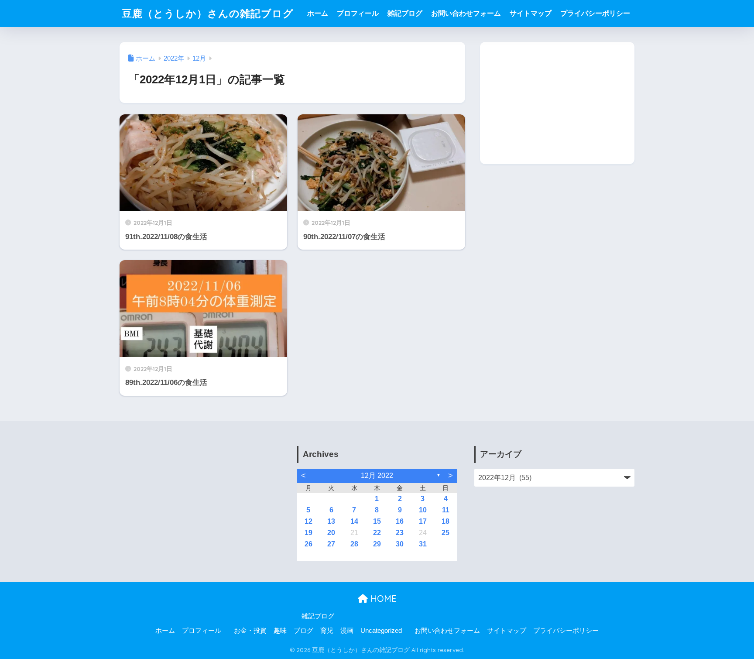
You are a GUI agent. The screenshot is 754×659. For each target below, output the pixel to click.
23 (400, 532)
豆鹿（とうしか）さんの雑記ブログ (208, 13)
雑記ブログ (404, 13)
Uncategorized (381, 630)
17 (423, 521)
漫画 (346, 630)
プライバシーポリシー (595, 13)
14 (354, 521)
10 (423, 510)
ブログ (303, 630)
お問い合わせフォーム (466, 13)
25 (445, 532)
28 (354, 544)
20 (331, 532)
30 (400, 544)
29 (377, 544)
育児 (326, 630)
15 (377, 521)
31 (423, 544)
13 (331, 521)
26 (308, 544)
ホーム (317, 13)
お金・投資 (250, 630)
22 (377, 532)
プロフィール (358, 13)
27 (331, 544)
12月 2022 (377, 475)
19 (308, 532)
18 (445, 521)
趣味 (280, 630)
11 (445, 510)
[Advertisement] (557, 103)
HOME (382, 598)
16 (400, 521)
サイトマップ (531, 13)
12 (308, 521)
